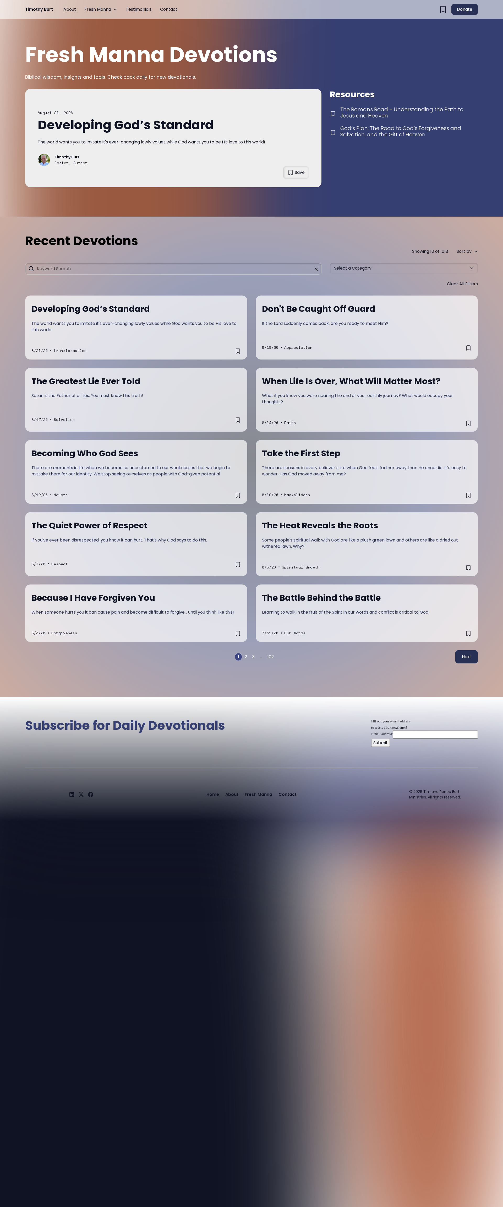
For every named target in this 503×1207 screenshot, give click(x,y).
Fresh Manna (97, 9)
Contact (168, 9)
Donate (464, 9)
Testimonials (139, 9)
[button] (101, 9)
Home (212, 794)
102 (270, 657)
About (69, 9)
